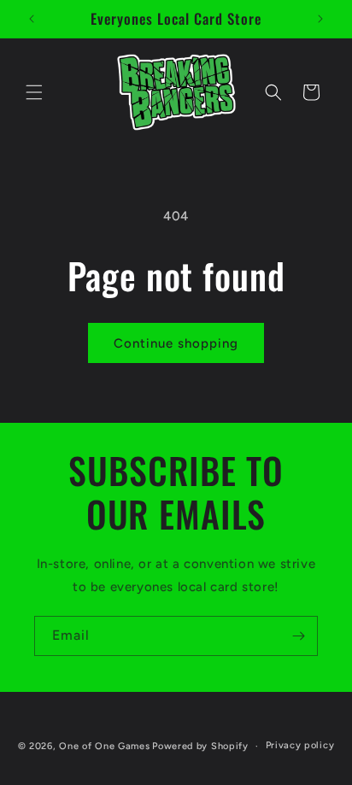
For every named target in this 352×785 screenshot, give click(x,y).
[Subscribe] (298, 636)
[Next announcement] (320, 19)
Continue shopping (176, 343)
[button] (34, 92)
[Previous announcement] (31, 19)
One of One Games (104, 746)
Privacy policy (300, 745)
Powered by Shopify (200, 746)
